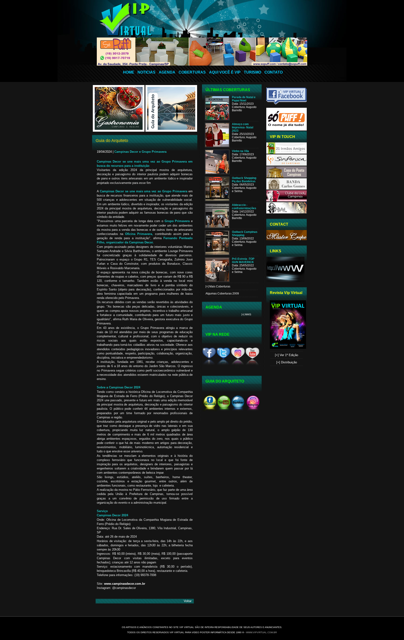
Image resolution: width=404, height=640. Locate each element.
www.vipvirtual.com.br (261, 632)
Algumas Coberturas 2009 (222, 293)
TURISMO (252, 72)
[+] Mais (246, 314)
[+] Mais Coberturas (218, 286)
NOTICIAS (146, 72)
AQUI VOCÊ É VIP (225, 72)
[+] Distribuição (286, 362)
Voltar (187, 601)
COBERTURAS (192, 72)
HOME (128, 72)
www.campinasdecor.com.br (124, 583)
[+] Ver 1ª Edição (286, 355)
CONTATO (273, 72)
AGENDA (167, 72)
